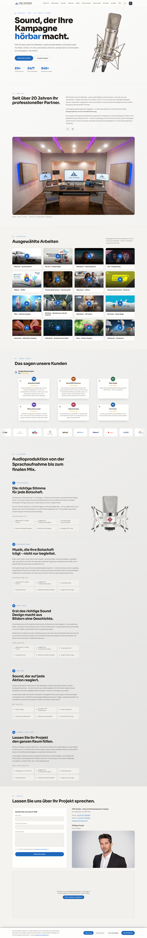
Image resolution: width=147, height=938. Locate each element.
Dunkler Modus (100, 933)
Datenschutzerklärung (42, 849)
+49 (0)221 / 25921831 (83, 815)
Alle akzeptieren (128, 933)
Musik (78, 3)
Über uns (46, 3)
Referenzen (55, 3)
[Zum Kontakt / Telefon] (68, 129)
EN (125, 3)
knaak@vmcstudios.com (80, 821)
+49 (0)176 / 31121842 (83, 818)
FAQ (119, 3)
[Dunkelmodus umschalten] (130, 3)
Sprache (71, 3)
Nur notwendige (113, 933)
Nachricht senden (39, 854)
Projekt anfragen (42, 58)
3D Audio (106, 3)
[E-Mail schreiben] (73, 129)
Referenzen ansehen (24, 58)
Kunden (63, 3)
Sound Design (86, 3)
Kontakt (113, 3)
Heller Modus (88, 933)
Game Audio (97, 3)
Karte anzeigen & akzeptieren (73, 897)
